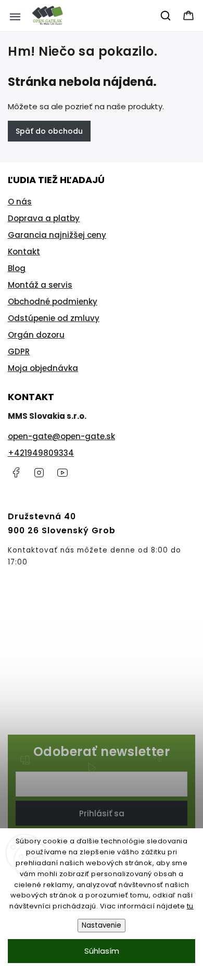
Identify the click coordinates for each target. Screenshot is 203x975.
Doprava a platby (44, 218)
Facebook (15, 472)
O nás (20, 201)
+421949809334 (41, 452)
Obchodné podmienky (52, 301)
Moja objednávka (43, 368)
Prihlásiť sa (101, 813)
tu (190, 906)
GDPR (19, 351)
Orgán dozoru (36, 334)
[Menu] (15, 15)
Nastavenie (101, 925)
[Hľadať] (166, 15)
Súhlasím (101, 950)
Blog (17, 268)
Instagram (39, 472)
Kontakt (24, 251)
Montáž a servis (40, 284)
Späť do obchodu (49, 131)
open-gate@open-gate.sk (61, 436)
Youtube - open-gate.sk (62, 472)
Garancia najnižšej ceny (57, 234)
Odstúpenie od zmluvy (53, 318)
